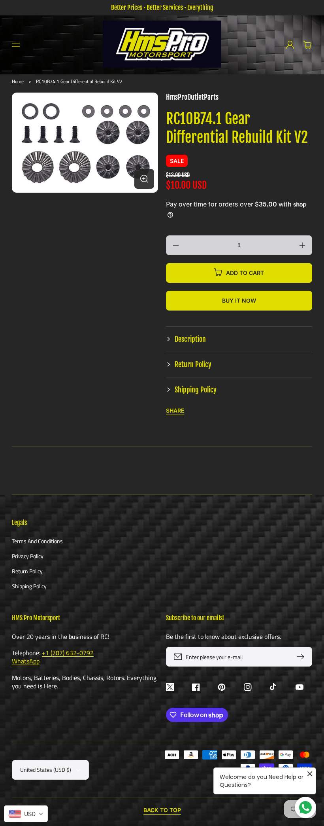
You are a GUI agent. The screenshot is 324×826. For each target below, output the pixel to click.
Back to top (162, 810)
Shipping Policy (29, 586)
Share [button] (175, 410)
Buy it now (239, 300)
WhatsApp (26, 661)
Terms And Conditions (37, 541)
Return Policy (27, 571)
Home (18, 81)
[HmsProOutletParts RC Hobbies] (162, 44)
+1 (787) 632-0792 (68, 652)
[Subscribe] (302, 657)
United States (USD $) (45, 769)
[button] (15, 44)
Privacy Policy (27, 556)
